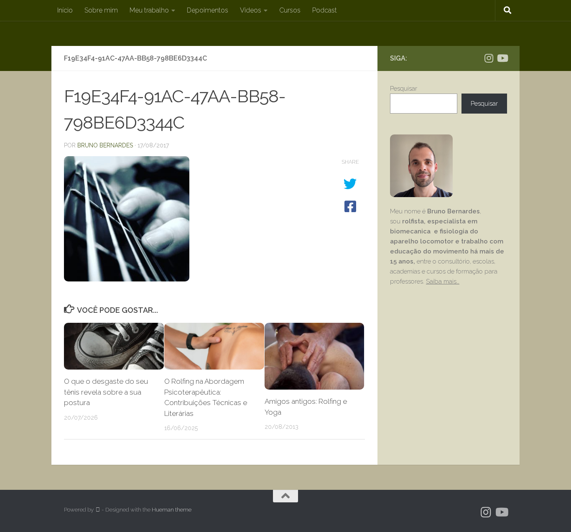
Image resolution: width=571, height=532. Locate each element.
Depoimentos (207, 10)
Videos (250, 10)
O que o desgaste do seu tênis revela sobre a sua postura (106, 392)
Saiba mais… (442, 281)
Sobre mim (101, 10)
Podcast (324, 10)
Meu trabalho (149, 10)
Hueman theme (171, 510)
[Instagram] (489, 58)
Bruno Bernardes (105, 145)
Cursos (290, 10)
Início (65, 10)
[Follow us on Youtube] (502, 58)
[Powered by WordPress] (97, 509)
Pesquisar (403, 88)
